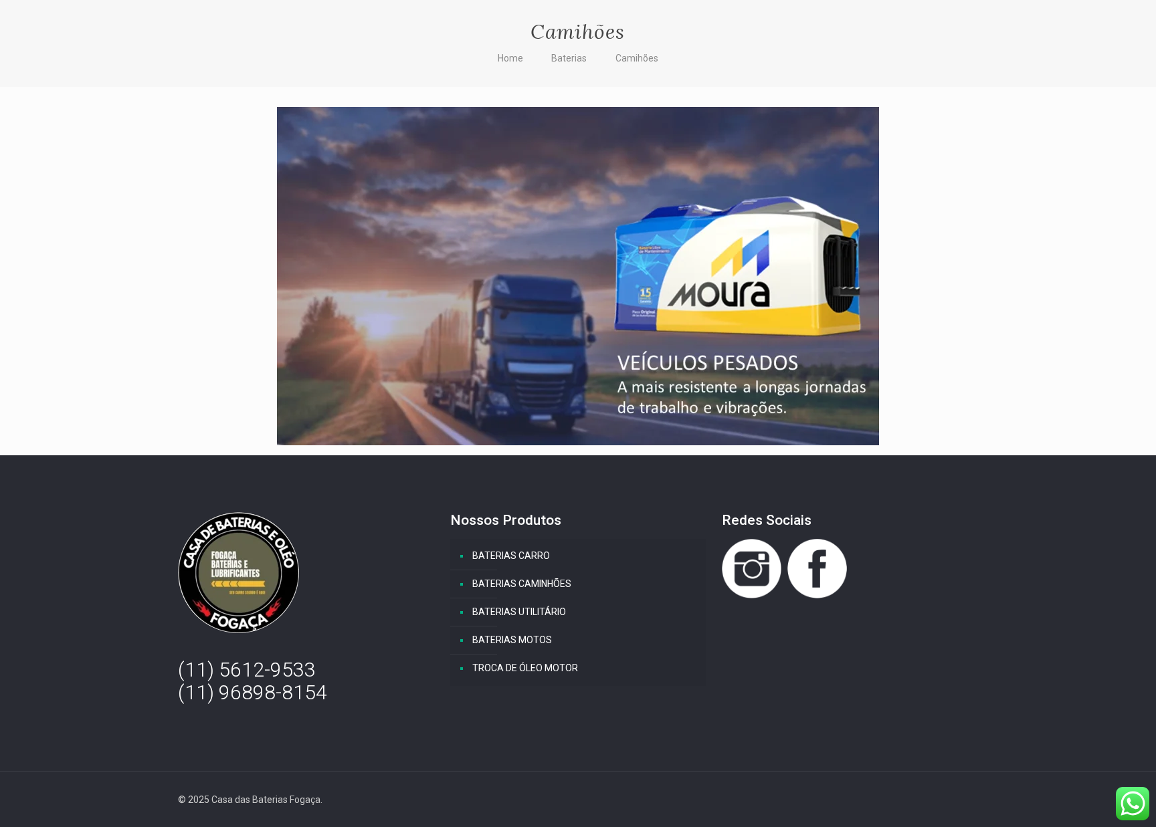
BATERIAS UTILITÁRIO (519, 611)
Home (510, 58)
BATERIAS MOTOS (512, 639)
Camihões (636, 58)
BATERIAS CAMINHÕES (521, 583)
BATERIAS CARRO (511, 555)
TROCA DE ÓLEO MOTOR (525, 668)
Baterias (569, 58)
